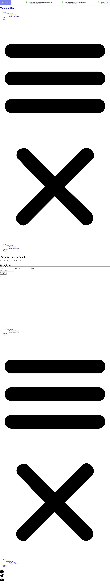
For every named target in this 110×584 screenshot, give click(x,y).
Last (33, 268)
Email (4, 270)
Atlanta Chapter (12, 15)
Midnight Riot (7, 8)
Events (4, 19)
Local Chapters (9, 13)
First (16, 268)
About (4, 12)
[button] (55, 131)
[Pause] (107, 2)
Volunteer (5, 17)
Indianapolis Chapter (14, 16)
